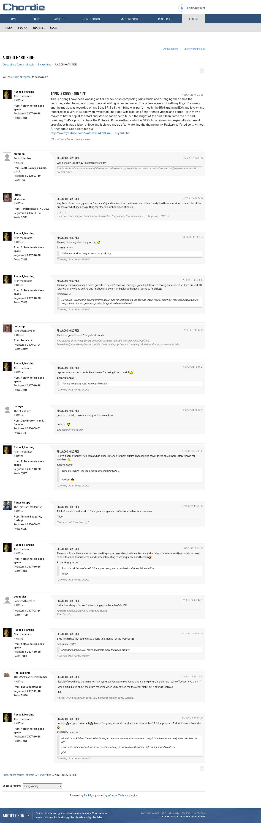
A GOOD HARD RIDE (18, 57)
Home (13, 19)
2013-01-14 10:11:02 (193, 157)
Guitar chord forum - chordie (18, 64)
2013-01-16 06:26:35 (192, 633)
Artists (59, 19)
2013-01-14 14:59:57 (193, 236)
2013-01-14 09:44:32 (192, 95)
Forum (193, 19)
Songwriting (44, 64)
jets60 (17, 194)
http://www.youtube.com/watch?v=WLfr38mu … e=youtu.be (90, 133)
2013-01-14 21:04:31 (193, 410)
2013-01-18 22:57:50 (192, 718)
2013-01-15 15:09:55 (192, 548)
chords (201, 816)
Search (23, 27)
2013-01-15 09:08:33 (192, 450)
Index (9, 27)
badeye (18, 406)
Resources (165, 19)
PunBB (87, 795)
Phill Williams (22, 672)
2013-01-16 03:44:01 (193, 600)
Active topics (170, 48)
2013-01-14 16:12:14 (193, 329)
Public (91, 19)
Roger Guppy (22, 502)
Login (53, 27)
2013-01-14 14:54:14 (193, 198)
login (16, 77)
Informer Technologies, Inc (122, 795)
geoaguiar (20, 596)
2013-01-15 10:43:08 (192, 506)
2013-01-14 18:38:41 (193, 367)
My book (129, 19)
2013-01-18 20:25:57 (192, 676)
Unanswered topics (194, 48)
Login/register (196, 8)
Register (39, 27)
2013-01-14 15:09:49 (193, 279)
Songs (35, 19)
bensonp (19, 326)
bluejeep (19, 154)
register (27, 77)
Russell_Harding (24, 91)
